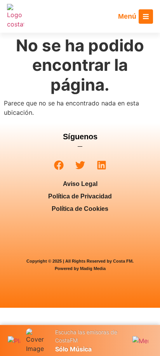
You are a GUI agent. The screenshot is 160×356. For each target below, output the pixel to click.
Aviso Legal (80, 184)
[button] (59, 165)
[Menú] (146, 16)
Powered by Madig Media (80, 268)
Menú (127, 16)
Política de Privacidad (80, 196)
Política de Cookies (80, 208)
